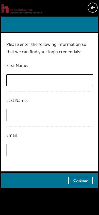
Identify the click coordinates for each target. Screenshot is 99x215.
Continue (80, 180)
